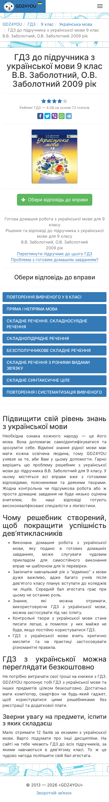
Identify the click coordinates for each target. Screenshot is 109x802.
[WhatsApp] (62, 116)
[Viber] (54, 116)
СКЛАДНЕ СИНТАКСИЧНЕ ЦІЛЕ (38, 380)
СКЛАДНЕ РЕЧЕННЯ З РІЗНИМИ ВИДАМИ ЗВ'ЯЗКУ (48, 365)
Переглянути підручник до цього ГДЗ (54, 253)
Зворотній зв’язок (54, 792)
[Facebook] (40, 116)
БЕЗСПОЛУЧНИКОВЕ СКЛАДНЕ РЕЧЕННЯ (49, 350)
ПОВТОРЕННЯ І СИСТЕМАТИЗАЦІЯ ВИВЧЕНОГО (54, 392)
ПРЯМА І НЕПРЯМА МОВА (32, 308)
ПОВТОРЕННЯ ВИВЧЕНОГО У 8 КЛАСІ (44, 296)
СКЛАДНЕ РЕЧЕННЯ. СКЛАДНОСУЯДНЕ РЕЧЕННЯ (47, 323)
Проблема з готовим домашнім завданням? (54, 259)
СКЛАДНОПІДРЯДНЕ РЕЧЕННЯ (38, 338)
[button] (54, 200)
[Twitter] (47, 116)
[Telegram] (69, 116)
